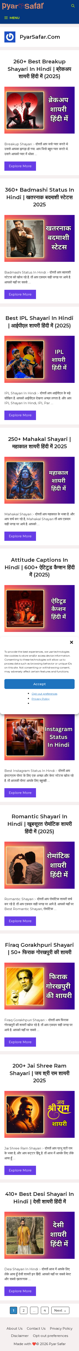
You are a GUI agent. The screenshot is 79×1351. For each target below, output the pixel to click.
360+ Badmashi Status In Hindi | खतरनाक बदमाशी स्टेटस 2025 (39, 197)
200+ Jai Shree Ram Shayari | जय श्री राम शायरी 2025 (39, 1073)
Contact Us (36, 1328)
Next (60, 1310)
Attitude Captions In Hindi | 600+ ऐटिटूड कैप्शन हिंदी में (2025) (40, 567)
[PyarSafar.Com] (23, 6)
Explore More (20, 166)
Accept (39, 684)
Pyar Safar (57, 1344)
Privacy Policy (41, 698)
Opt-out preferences (44, 693)
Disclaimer (20, 1336)
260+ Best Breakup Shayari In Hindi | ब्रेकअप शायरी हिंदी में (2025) (39, 68)
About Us (14, 1328)
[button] (72, 642)
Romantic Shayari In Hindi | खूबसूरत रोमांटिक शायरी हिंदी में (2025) (39, 823)
